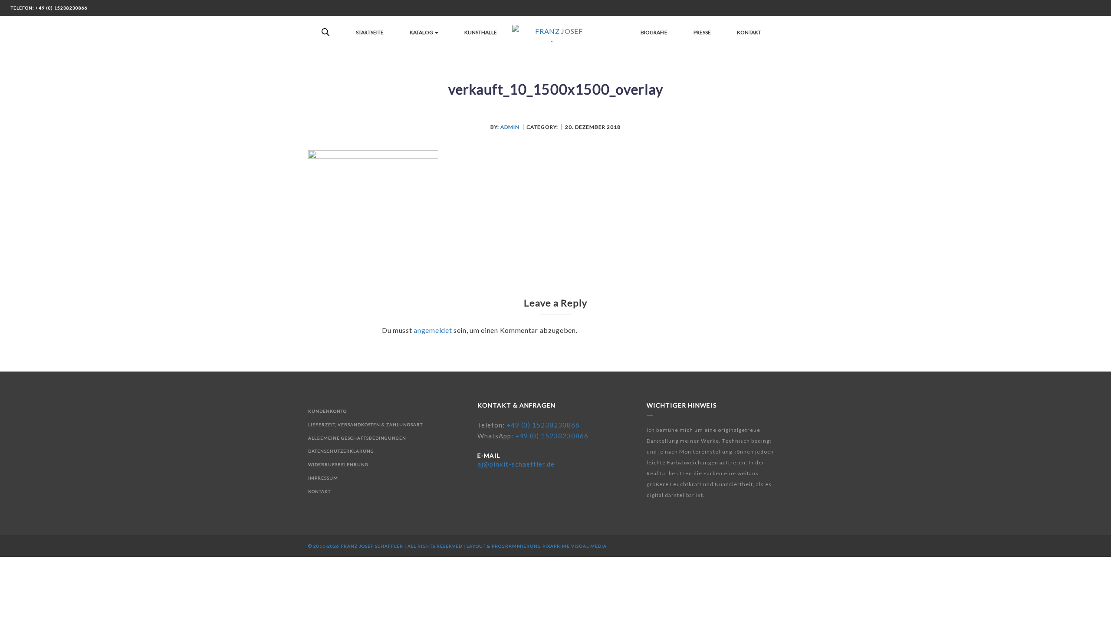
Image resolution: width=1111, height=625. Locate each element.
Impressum (323, 477)
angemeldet (433, 330)
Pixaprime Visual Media (574, 546)
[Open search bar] (325, 32)
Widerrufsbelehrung (338, 464)
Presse (702, 32)
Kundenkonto (327, 411)
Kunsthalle (480, 32)
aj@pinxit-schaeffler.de (516, 464)
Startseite (370, 32)
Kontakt (749, 32)
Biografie (654, 32)
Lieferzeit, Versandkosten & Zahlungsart (365, 424)
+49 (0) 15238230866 (543, 425)
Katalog (422, 32)
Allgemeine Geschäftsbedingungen (357, 438)
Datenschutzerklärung (341, 451)
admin (509, 127)
